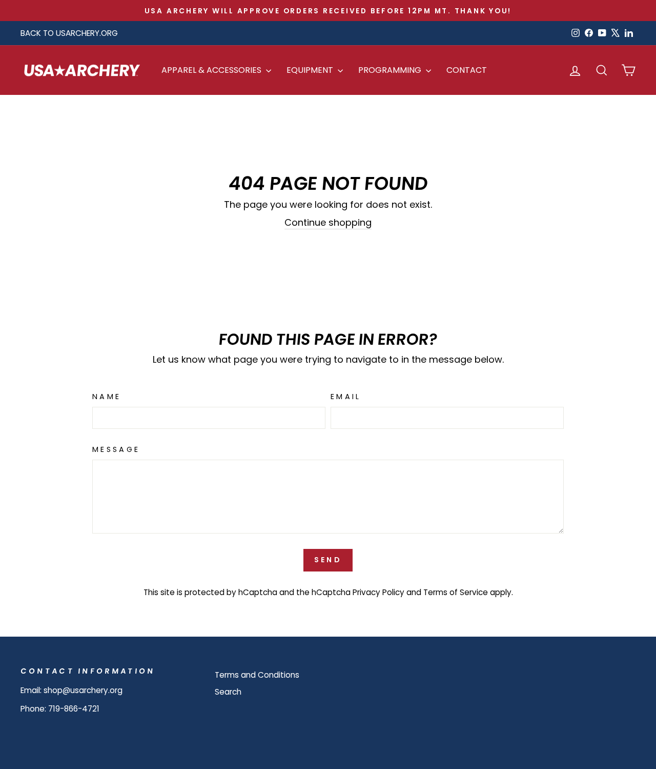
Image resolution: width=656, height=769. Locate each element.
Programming (390, 70)
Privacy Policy (378, 592)
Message (116, 449)
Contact (466, 70)
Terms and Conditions (257, 674)
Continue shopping (328, 222)
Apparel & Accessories (212, 70)
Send (328, 560)
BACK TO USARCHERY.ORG (69, 33)
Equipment (310, 70)
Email (346, 396)
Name (106, 396)
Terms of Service (455, 592)
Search (228, 691)
